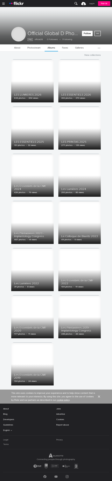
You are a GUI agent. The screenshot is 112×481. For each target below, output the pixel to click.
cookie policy (63, 400)
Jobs (58, 409)
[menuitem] (76, 3)
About (6, 409)
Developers (8, 419)
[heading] (16, 3)
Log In (91, 3)
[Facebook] (45, 476)
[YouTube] (56, 476)
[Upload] (83, 3)
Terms (6, 444)
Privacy (59, 439)
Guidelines (8, 425)
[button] (99, 396)
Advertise (60, 414)
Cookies (60, 419)
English (6, 430)
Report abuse (62, 425)
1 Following (67, 39)
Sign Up (104, 3)
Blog (5, 414)
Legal (5, 439)
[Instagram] (67, 476)
